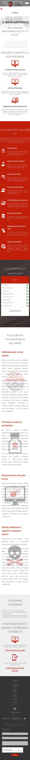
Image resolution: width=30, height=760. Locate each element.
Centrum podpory (15, 696)
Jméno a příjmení (6, 731)
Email (3, 736)
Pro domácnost (15, 681)
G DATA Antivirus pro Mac (15, 650)
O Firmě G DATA (15, 700)
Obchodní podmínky (15, 713)
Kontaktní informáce (15, 704)
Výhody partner (15, 692)
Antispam (4, 746)
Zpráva (3, 740)
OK (27, 3)
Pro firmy (15, 683)
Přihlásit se (1, 9)
